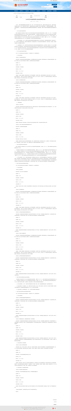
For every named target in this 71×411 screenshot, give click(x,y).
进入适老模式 (54, 4)
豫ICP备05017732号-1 (26, 408)
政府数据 (55, 10)
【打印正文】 (55, 404)
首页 (17, 13)
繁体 (51, 0)
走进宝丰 (27, 10)
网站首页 (16, 10)
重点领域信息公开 (29, 13)
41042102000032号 (30, 409)
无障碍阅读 (49, 4)
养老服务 (32, 13)
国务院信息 (49, 10)
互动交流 (43, 10)
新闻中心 (21, 10)
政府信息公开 (32, 10)
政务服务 (38, 10)
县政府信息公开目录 (24, 13)
